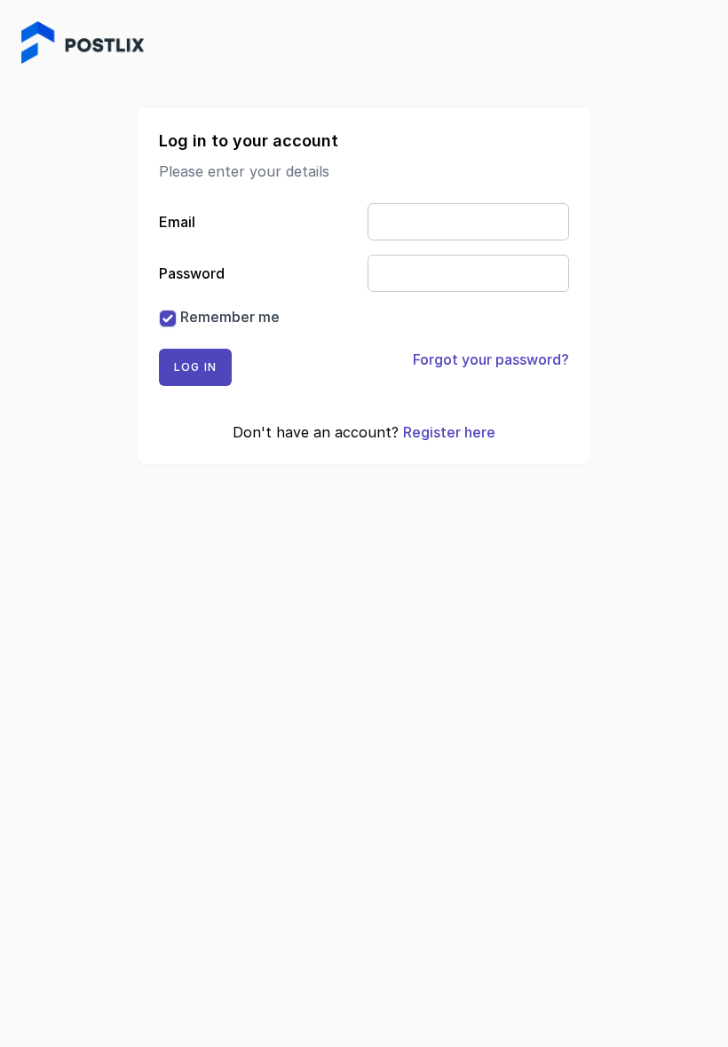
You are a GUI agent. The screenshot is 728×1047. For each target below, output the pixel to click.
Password (192, 273)
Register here (449, 432)
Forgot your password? (491, 359)
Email (177, 222)
